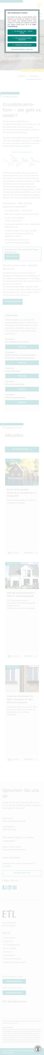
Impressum (29, 49)
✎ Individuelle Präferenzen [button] (22, 45)
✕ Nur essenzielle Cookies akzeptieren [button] (22, 39)
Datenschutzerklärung (18, 49)
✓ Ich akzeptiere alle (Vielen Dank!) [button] (22, 32)
